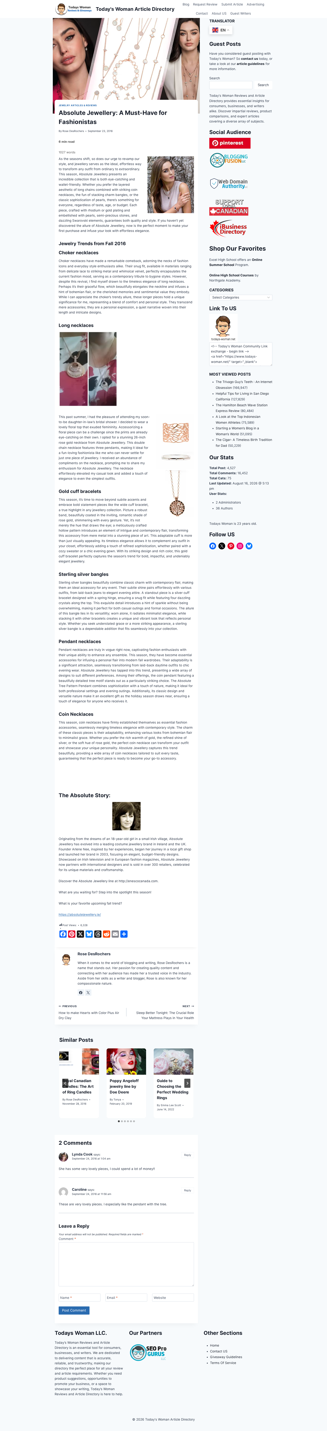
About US (219, 13)
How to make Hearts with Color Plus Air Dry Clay (89, 1012)
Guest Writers (240, 13)
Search (214, 78)
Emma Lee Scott (171, 1105)
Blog (186, 4)
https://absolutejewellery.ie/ (80, 914)
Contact (202, 13)
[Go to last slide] (65, 1083)
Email (112, 1298)
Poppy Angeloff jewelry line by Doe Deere (124, 1086)
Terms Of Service (223, 1363)
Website (160, 1298)
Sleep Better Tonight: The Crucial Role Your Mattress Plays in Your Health (165, 1012)
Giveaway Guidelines (226, 1357)
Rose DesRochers (73, 131)
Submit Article (232, 4)
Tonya (117, 1099)
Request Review (205, 4)
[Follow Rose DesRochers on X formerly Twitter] (88, 992)
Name (66, 1298)
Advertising (255, 4)
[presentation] (79, 1061)
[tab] (119, 1121)
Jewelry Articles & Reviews (78, 105)
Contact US (218, 1351)
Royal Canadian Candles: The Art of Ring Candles (78, 1086)
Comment (67, 1239)
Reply (187, 1154)
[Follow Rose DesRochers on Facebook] (81, 992)
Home (214, 1345)
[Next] (187, 1083)
